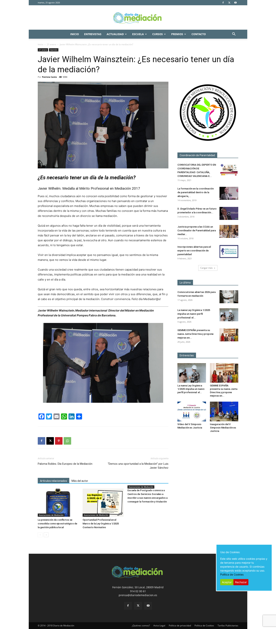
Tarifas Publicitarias (228, 625)
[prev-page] (40, 534)
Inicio (74, 34)
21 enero (51, 44)
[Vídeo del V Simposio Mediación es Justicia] (191, 411)
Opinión (53, 49)
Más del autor (80, 480)
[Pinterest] (59, 441)
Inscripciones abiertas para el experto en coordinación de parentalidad (194, 250)
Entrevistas (92, 34)
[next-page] (46, 534)
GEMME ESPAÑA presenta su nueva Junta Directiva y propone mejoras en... (195, 334)
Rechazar (241, 582)
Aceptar (227, 582)
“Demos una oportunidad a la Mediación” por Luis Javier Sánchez (138, 465)
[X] (229, 2)
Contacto (199, 34)
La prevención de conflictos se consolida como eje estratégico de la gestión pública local (57, 523)
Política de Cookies (204, 625)
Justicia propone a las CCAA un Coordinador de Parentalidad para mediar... (196, 230)
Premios (177, 34)
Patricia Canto (49, 76)
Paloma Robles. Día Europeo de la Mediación (65, 463)
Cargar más (206, 267)
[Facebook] (223, 2)
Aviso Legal (159, 625)
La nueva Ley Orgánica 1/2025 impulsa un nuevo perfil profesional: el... (193, 314)
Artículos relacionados (53, 480)
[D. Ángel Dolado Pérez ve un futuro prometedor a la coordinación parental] (228, 213)
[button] (233, 34)
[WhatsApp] (67, 441)
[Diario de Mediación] (138, 17)
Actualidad (115, 34)
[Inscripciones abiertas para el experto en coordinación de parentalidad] (228, 251)
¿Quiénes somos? (141, 625)
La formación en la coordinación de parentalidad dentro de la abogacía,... (195, 192)
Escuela (138, 34)
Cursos (157, 34)
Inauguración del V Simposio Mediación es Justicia (223, 427)
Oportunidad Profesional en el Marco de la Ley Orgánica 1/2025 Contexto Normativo (101, 523)
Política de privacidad (180, 625)
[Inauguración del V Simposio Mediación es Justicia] (224, 411)
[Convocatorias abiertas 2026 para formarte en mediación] (228, 296)
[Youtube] (235, 2)
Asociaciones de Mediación (51, 515)
